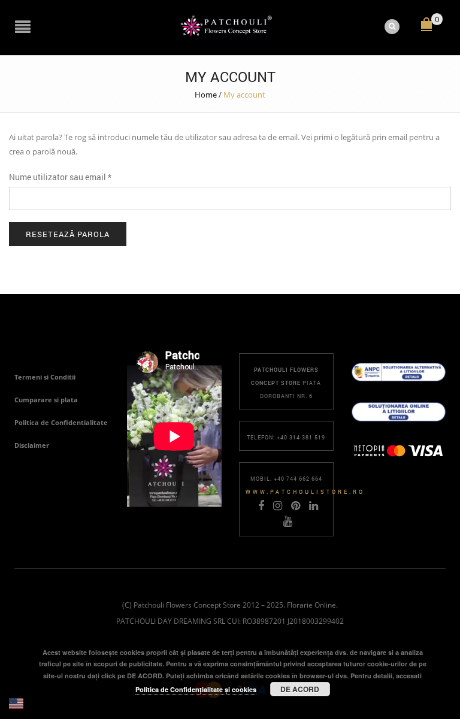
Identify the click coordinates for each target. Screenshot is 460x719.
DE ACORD (299, 689)
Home (206, 94)
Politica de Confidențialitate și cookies (195, 689)
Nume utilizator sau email (60, 177)
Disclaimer (31, 445)
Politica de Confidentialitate (61, 422)
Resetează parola (68, 234)
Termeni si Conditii (44, 376)
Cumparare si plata (46, 399)
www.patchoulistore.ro (305, 492)
